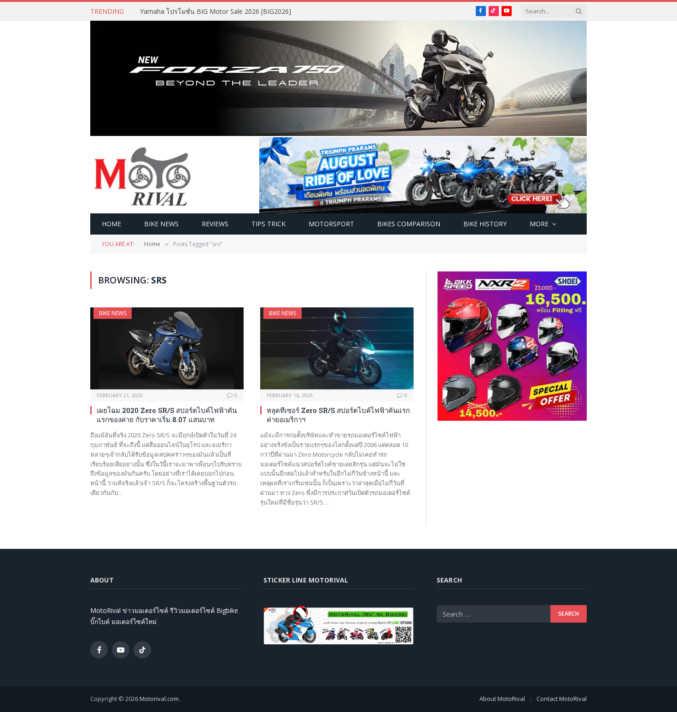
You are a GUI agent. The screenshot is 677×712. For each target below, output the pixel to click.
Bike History (485, 223)
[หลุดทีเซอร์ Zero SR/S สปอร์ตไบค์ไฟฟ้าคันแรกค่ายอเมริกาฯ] (337, 348)
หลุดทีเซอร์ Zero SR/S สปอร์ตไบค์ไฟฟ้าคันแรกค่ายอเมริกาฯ (338, 415)
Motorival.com (159, 698)
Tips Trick (268, 223)
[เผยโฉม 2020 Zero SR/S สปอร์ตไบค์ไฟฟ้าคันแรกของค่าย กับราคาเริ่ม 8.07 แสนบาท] (167, 348)
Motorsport (331, 223)
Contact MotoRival (562, 698)
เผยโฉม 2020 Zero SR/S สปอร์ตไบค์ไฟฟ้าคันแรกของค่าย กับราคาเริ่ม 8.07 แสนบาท (167, 415)
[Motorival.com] (142, 175)
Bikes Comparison (408, 223)
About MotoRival (502, 698)
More (539, 223)
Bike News (161, 223)
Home (111, 223)
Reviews (215, 223)
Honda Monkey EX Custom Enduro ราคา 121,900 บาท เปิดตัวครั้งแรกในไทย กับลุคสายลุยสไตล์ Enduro (243, 11)
